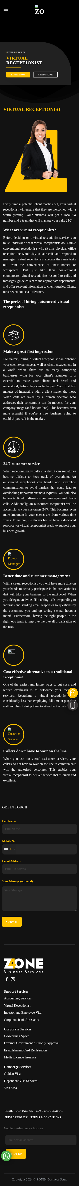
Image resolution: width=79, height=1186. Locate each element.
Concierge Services (17, 1067)
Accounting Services (18, 998)
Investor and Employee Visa (23, 1012)
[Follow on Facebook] (7, 979)
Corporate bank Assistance (21, 1020)
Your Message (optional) (17, 881)
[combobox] (9, 849)
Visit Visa (10, 1088)
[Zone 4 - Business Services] (39, 9)
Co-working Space (16, 1036)
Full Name (9, 821)
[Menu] (5, 9)
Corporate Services (17, 1029)
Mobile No (8, 845)
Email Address (11, 861)
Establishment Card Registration (25, 1050)
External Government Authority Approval (31, 1043)
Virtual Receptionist (17, 1005)
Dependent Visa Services (20, 1081)
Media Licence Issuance (20, 1057)
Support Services (16, 991)
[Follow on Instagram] (13, 979)
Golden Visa (12, 1073)
